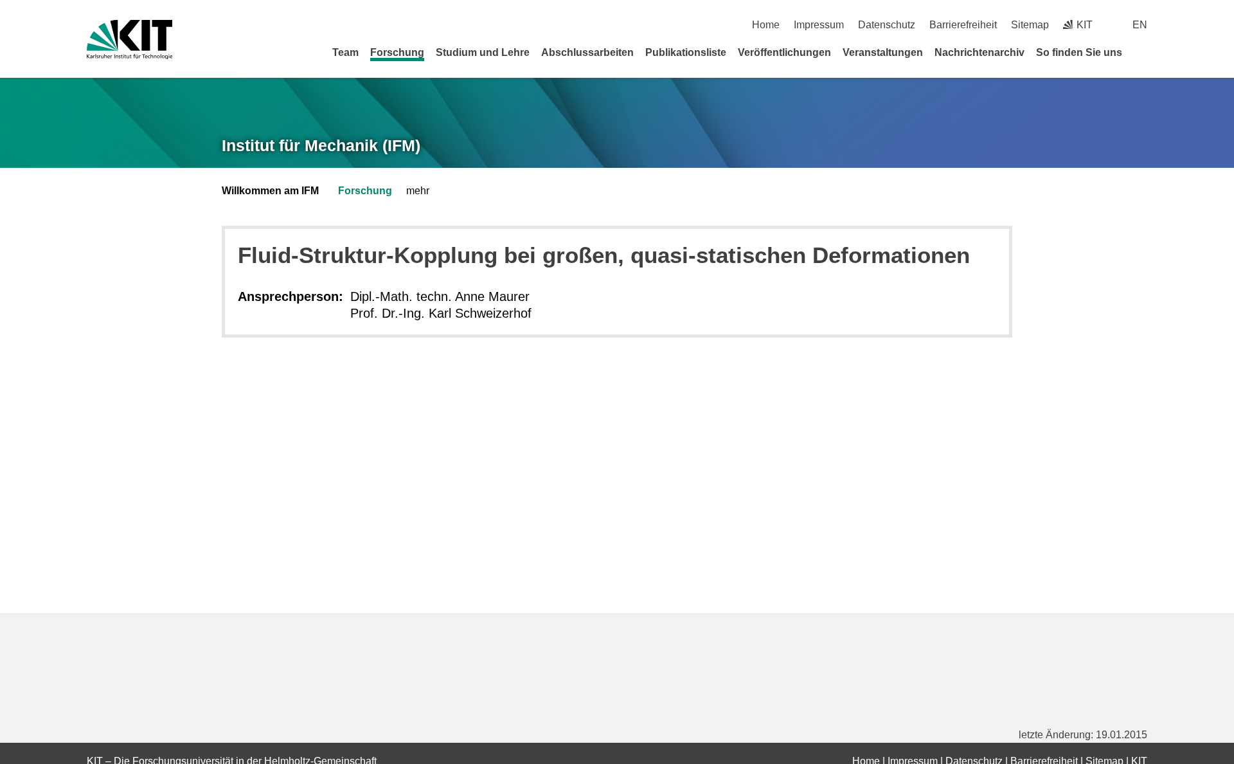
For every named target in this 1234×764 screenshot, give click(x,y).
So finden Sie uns (1079, 52)
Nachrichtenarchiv (979, 52)
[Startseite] (1142, 52)
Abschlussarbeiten (587, 52)
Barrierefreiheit (963, 24)
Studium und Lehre (483, 52)
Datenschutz (886, 24)
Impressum (819, 24)
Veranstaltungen (883, 52)
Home (766, 24)
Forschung (397, 52)
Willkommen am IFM (270, 190)
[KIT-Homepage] (129, 39)
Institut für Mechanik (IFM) (321, 145)
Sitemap (1030, 24)
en (1139, 24)
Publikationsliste (685, 52)
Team (345, 52)
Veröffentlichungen (784, 52)
